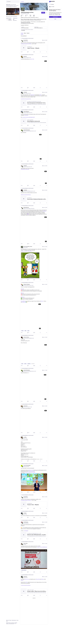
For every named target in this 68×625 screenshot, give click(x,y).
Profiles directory (14, 620)
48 (21, 15)
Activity (22, 33)
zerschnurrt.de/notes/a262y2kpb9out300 (28, 117)
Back (23, 1)
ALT (45, 183)
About (10, 620)
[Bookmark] (40, 51)
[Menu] (46, 13)
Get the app (12, 622)
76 (25, 15)
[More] (46, 51)
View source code (11, 623)
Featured (28, 33)
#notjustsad (26, 115)
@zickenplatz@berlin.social (24, 13)
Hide (40, 134)
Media (25, 33)
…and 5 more (32, 363)
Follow (43, 12)
